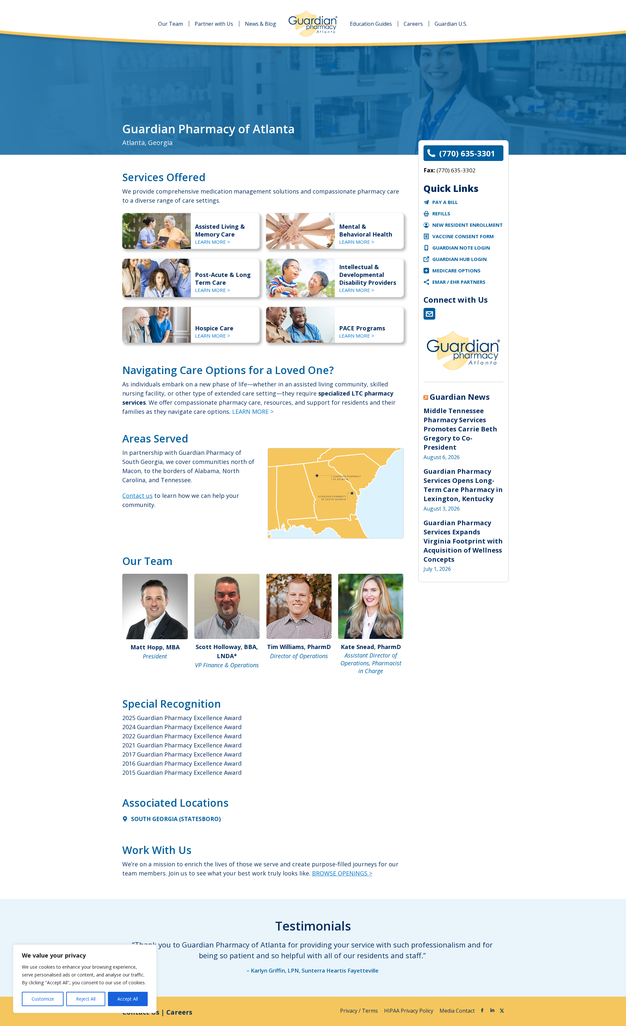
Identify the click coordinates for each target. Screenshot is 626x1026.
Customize (43, 999)
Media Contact (457, 1010)
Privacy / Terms (359, 1010)
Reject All (86, 999)
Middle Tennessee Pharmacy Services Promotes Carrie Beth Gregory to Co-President (460, 429)
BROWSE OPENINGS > (342, 873)
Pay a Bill (445, 202)
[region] (84, 979)
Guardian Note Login (461, 247)
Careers (179, 1012)
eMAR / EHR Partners (458, 282)
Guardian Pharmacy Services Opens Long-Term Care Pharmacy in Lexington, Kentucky (463, 485)
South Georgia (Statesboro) (176, 819)
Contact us (137, 495)
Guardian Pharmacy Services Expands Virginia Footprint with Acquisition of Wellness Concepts (463, 541)
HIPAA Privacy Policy (409, 1010)
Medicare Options (456, 270)
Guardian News (460, 397)
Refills (441, 213)
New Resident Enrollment (467, 225)
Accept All (127, 999)
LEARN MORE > (212, 241)
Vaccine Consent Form (463, 236)
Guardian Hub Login (459, 259)
